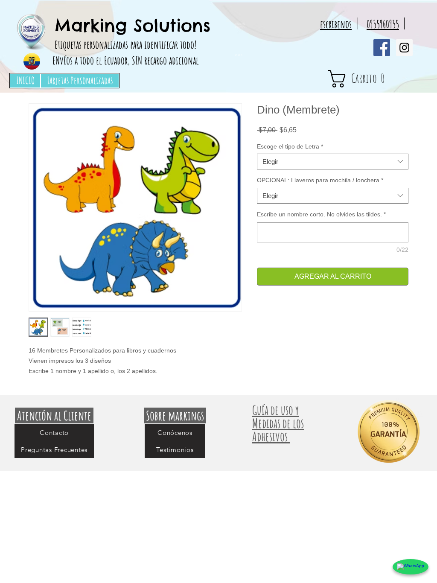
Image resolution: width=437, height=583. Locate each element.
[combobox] (332, 162)
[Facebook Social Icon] (381, 47)
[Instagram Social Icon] (404, 47)
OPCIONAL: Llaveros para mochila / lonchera (320, 180)
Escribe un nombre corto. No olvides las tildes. (321, 214)
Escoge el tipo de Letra (290, 146)
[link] (372, 78)
